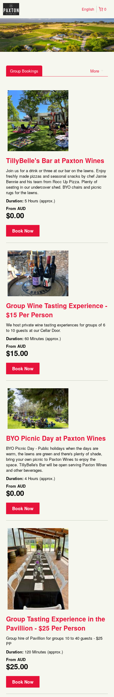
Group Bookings (24, 71)
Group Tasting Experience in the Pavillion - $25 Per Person (55, 623)
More (95, 71)
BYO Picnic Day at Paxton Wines (56, 438)
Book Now (22, 231)
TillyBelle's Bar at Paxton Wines (55, 160)
